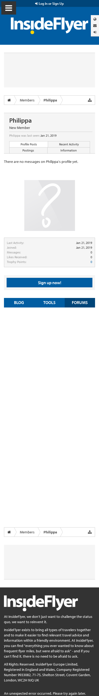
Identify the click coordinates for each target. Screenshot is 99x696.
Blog (19, 302)
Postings (28, 150)
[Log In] (94, 32)
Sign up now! (49, 282)
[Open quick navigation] (90, 100)
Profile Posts (29, 144)
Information (68, 150)
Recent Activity (69, 144)
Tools (49, 302)
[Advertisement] (49, 362)
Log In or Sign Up (51, 3)
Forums (80, 302)
